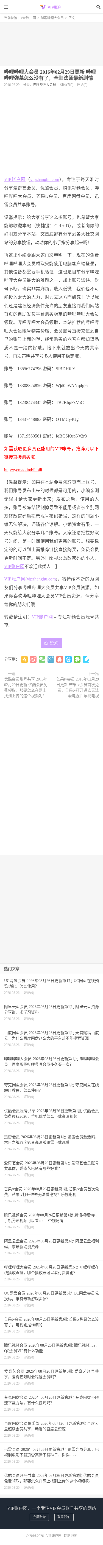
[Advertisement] (51, 42)
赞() (54, 643)
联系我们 (64, 1517)
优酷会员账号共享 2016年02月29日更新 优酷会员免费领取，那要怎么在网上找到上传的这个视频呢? (26, 687)
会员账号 (39, 1517)
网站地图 (70, 1536)
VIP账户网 (51, 7)
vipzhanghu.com (44, 179)
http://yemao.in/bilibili (23, 469)
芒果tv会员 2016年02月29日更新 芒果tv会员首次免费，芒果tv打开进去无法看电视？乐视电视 (77, 687)
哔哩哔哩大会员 (52, 18)
